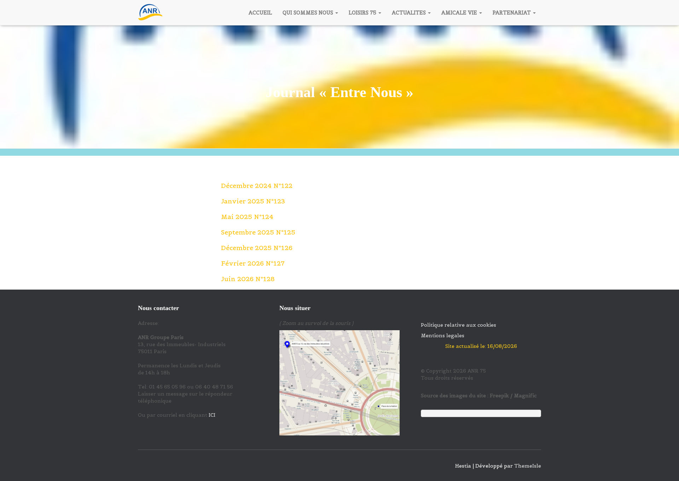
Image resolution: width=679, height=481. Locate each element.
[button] (336, 13)
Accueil (260, 13)
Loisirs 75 (363, 13)
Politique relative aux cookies (458, 325)
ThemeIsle (527, 466)
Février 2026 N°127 (253, 263)
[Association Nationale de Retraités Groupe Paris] (150, 13)
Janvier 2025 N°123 (253, 201)
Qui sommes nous (309, 13)
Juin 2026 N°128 (248, 279)
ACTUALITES (409, 13)
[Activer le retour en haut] (665, 467)
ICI (212, 415)
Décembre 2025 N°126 (256, 248)
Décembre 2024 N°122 (256, 186)
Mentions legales (442, 335)
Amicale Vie (459, 13)
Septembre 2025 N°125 (258, 232)
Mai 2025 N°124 (247, 217)
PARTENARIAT (512, 13)
